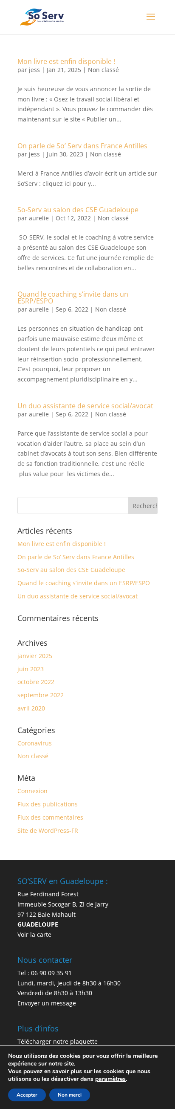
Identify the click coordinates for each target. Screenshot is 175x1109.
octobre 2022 (35, 682)
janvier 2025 (34, 656)
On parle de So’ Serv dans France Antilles (82, 145)
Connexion (32, 791)
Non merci (70, 1095)
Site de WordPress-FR (47, 830)
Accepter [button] (27, 1095)
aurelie (39, 218)
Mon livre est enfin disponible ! (66, 61)
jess (34, 70)
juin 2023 (30, 669)
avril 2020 (31, 708)
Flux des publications (47, 804)
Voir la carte (34, 934)
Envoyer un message (46, 1003)
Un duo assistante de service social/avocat (85, 405)
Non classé (103, 70)
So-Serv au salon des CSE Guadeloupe (77, 209)
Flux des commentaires (50, 817)
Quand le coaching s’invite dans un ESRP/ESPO (72, 297)
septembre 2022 (40, 695)
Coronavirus (34, 743)
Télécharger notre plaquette (57, 1041)
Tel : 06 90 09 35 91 (44, 973)
